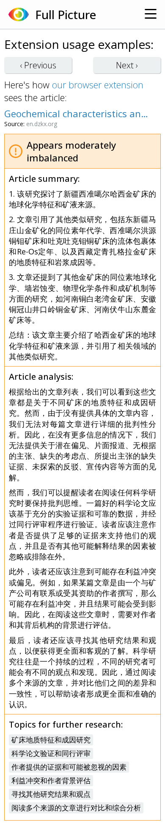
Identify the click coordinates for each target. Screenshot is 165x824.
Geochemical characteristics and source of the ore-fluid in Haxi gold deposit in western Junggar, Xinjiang (78, 113)
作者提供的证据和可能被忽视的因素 (68, 767)
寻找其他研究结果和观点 (51, 794)
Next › (127, 65)
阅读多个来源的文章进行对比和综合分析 (76, 808)
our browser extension (97, 84)
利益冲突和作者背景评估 (51, 780)
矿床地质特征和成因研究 (51, 740)
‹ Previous (38, 65)
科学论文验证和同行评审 (51, 753)
